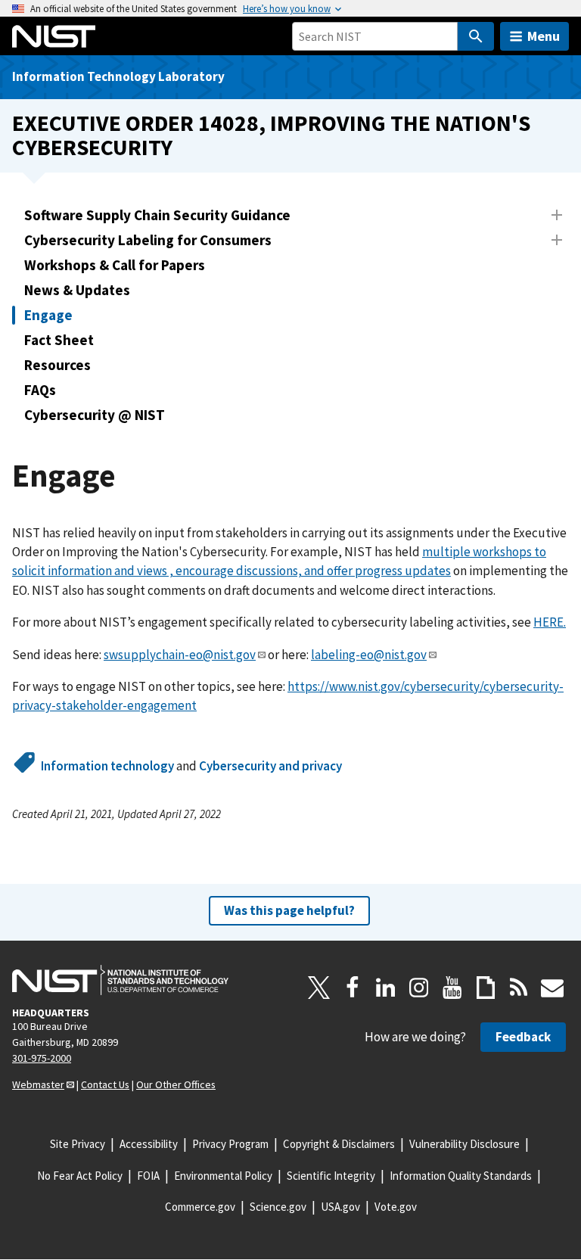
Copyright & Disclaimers (339, 1144)
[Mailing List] (552, 987)
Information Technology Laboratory (118, 76)
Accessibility (149, 1144)
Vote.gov (395, 1206)
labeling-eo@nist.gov (369, 654)
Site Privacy (77, 1144)
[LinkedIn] (385, 987)
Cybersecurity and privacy (270, 766)
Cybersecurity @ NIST (94, 415)
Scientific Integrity (331, 1175)
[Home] (53, 36)
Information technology (107, 766)
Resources (57, 365)
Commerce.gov (200, 1206)
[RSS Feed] (519, 987)
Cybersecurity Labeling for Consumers (148, 240)
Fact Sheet (59, 340)
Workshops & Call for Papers (114, 265)
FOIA (148, 1175)
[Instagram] (419, 987)
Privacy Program (230, 1144)
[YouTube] (452, 987)
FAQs (40, 390)
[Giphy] (485, 987)
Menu (543, 36)
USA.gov (340, 1206)
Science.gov (278, 1206)
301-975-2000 (41, 1058)
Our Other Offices (176, 1084)
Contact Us (105, 1084)
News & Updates (77, 290)
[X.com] (319, 987)
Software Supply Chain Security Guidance (157, 215)
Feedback (523, 1036)
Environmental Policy (223, 1175)
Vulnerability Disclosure (464, 1144)
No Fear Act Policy (80, 1175)
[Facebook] (352, 987)
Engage (48, 315)
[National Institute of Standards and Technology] (120, 980)
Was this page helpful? (289, 910)
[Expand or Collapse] (557, 215)
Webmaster (38, 1084)
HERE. (549, 622)
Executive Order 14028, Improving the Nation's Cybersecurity (271, 135)
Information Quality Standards (461, 1175)
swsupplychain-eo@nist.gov (180, 654)
